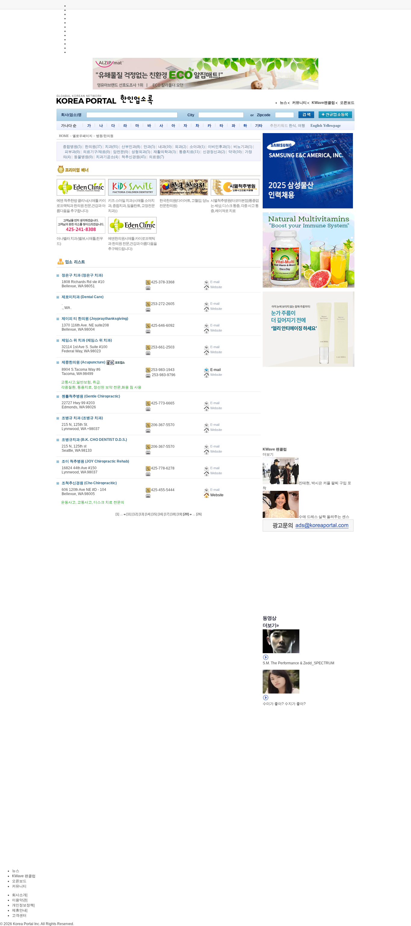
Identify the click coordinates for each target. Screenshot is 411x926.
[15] (154, 514)
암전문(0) (120, 152)
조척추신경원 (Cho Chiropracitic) (89, 483)
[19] (179, 514)
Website (216, 495)
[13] (141, 514)
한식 (292, 125)
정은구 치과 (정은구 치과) (82, 275)
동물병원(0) (83, 157)
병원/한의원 (104, 136)
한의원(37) (93, 147)
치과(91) (111, 147)
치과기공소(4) (107, 157)
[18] (173, 514)
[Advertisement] (308, 405)
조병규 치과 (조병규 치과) (82, 418)
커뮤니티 (299, 103)
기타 (258, 125)
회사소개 (19, 895)
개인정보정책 (23, 905)
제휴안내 (19, 910)
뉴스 (283, 103)
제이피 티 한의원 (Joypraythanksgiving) (95, 318)
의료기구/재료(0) (96, 152)
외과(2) (180, 147)
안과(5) (149, 147)
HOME (64, 136)
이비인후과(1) (219, 147)
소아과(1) (197, 147)
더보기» (271, 625)
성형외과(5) (140, 152)
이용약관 (19, 900)
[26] (199, 514)
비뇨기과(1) (242, 147)
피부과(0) (72, 152)
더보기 (268, 454)
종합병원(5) (72, 147)
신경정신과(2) (214, 152)
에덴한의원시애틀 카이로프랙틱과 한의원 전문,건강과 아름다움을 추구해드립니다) (132, 243)
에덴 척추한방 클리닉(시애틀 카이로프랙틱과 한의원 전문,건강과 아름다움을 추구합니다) (81, 205)
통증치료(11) (189, 152)
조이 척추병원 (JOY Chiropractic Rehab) (95, 461)
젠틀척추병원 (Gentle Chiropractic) (91, 396)
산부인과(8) (131, 147)
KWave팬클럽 (323, 103)
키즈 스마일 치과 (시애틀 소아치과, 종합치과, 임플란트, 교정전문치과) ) (131, 205)
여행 (301, 125)
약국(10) (235, 152)
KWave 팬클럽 (24, 876)
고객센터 (19, 915)
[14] (147, 514)
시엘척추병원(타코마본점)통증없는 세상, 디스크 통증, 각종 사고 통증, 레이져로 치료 (235, 205)
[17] (166, 514)
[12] (135, 514)
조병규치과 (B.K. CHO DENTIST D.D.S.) (94, 440)
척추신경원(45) (134, 157)
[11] (128, 514)
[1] (117, 514)
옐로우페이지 (82, 136)
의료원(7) (156, 157)
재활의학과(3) (164, 152)
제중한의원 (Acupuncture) (83, 362)
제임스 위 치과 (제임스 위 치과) (87, 340)
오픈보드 (347, 103)
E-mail (215, 370)
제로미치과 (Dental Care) (83, 297)
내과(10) (165, 147)
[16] (160, 514)
